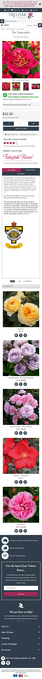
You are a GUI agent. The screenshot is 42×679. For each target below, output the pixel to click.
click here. (26, 213)
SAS (19, 281)
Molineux (21, 329)
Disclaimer (21, 174)
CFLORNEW (27, 281)
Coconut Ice (21, 524)
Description (11, 170)
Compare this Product (29, 134)
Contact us (20, 621)
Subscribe (21, 594)
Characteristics (30, 170)
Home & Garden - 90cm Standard (21, 426)
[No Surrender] (21, 59)
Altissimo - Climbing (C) (21, 475)
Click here (27, 99)
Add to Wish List (12, 134)
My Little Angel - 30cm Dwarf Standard (21, 378)
